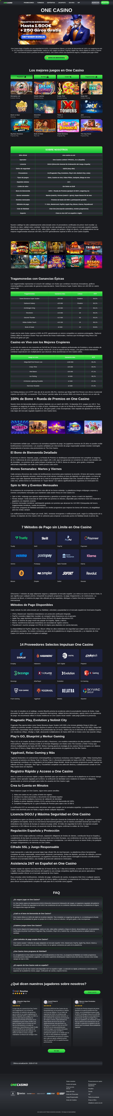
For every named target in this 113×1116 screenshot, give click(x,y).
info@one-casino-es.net (95, 1103)
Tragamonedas (90, 77)
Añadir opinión (92, 992)
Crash (67, 77)
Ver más (56, 1051)
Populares (20, 77)
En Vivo (43, 77)
